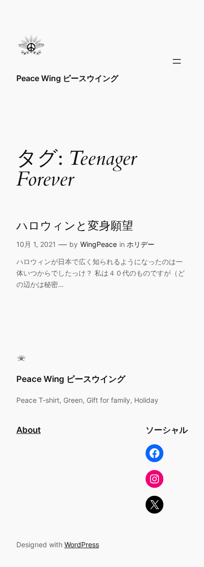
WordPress (81, 544)
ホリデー (140, 244)
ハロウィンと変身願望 (74, 226)
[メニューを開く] (177, 61)
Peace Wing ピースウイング (71, 78)
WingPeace (98, 244)
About (28, 430)
